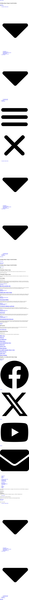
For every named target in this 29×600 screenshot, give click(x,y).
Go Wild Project (3, 339)
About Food (2, 344)
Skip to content (2, 0)
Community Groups (5, 99)
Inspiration (3, 100)
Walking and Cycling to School (6, 292)
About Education (3, 348)
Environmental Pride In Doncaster (6, 319)
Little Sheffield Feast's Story (5, 342)
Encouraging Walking (4, 299)
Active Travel (4, 51)
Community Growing (2, 304)
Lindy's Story (2, 353)
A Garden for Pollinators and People (7, 306)
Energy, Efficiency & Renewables (7, 52)
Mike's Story (2, 335)
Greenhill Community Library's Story (7, 349)
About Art (2, 337)
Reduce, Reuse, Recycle (6, 550)
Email (1, 492)
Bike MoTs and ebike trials (5, 286)
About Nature (2, 341)
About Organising (3, 355)
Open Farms (2, 312)
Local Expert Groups (5, 253)
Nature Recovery (5, 53)
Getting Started (3, 255)
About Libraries (3, 351)
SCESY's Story (3, 346)
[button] (14, 131)
